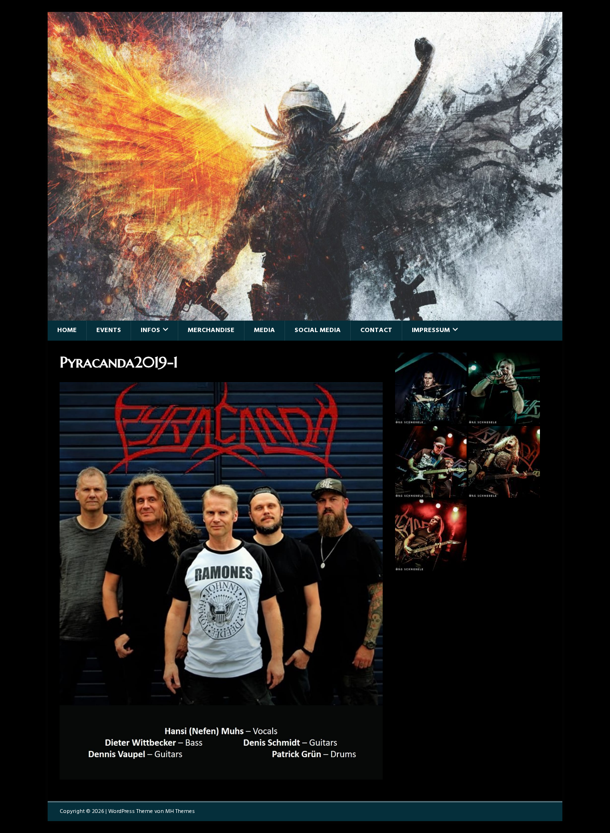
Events (108, 330)
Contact (376, 330)
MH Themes (180, 811)
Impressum (431, 330)
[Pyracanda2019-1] (221, 773)
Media (264, 330)
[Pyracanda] (305, 314)
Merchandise (211, 330)
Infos (150, 330)
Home (67, 330)
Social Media (318, 330)
